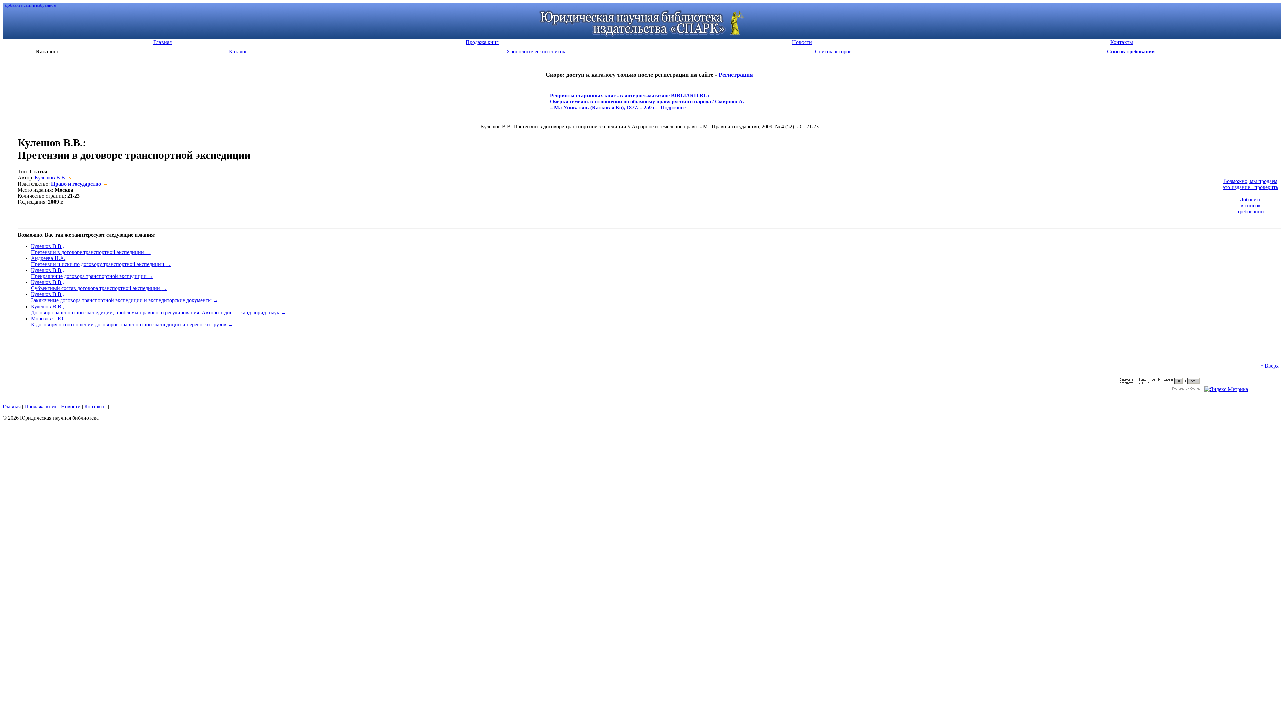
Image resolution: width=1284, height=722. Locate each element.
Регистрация (736, 74)
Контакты (95, 406)
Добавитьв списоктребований (1250, 205)
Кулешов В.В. (50, 177)
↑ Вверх (1270, 366)
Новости (71, 406)
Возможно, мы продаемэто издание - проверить (1250, 184)
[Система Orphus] (1160, 389)
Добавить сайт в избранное (30, 5)
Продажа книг (40, 406)
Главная (12, 406)
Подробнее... (647, 104)
